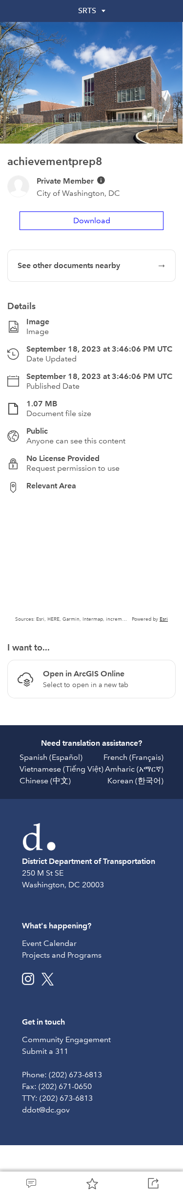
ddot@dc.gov (46, 1109)
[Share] (152, 1183)
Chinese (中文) (45, 780)
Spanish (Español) (51, 757)
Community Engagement (66, 1039)
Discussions (30, 1183)
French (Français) (133, 757)
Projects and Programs (62, 955)
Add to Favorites (91, 1183)
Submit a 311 (45, 1051)
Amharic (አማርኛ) (134, 769)
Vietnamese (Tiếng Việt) (61, 769)
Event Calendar (49, 943)
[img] (101, 180)
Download (91, 220)
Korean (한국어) (135, 780)
